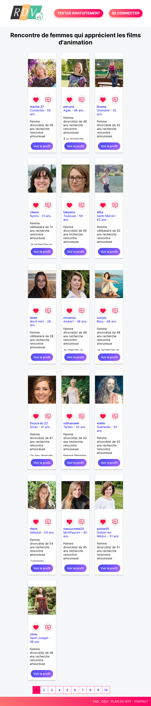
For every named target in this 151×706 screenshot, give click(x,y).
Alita (100, 212)
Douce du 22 (39, 423)
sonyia (101, 318)
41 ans (45, 427)
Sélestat (35, 532)
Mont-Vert (37, 321)
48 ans (78, 110)
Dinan (34, 427)
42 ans (80, 427)
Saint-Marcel (106, 216)
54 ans (49, 532)
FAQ (96, 701)
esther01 (103, 529)
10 (106, 690)
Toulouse (69, 216)
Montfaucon (71, 532)
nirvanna (69, 318)
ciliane (34, 212)
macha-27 (37, 106)
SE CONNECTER (126, 13)
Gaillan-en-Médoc (104, 534)
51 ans (114, 536)
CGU (104, 701)
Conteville (37, 110)
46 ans (81, 321)
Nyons (34, 216)
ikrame (101, 106)
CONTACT (141, 701)
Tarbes (68, 427)
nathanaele (71, 423)
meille (101, 423)
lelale (33, 318)
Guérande (103, 427)
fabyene (69, 212)
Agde (67, 110)
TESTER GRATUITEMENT (78, 13)
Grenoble (103, 110)
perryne (68, 106)
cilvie (33, 634)
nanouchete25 (73, 529)
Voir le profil (42, 146)
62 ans (101, 219)
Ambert (68, 321)
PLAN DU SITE (121, 701)
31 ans (46, 216)
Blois (100, 321)
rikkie (33, 529)
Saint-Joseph (39, 638)
